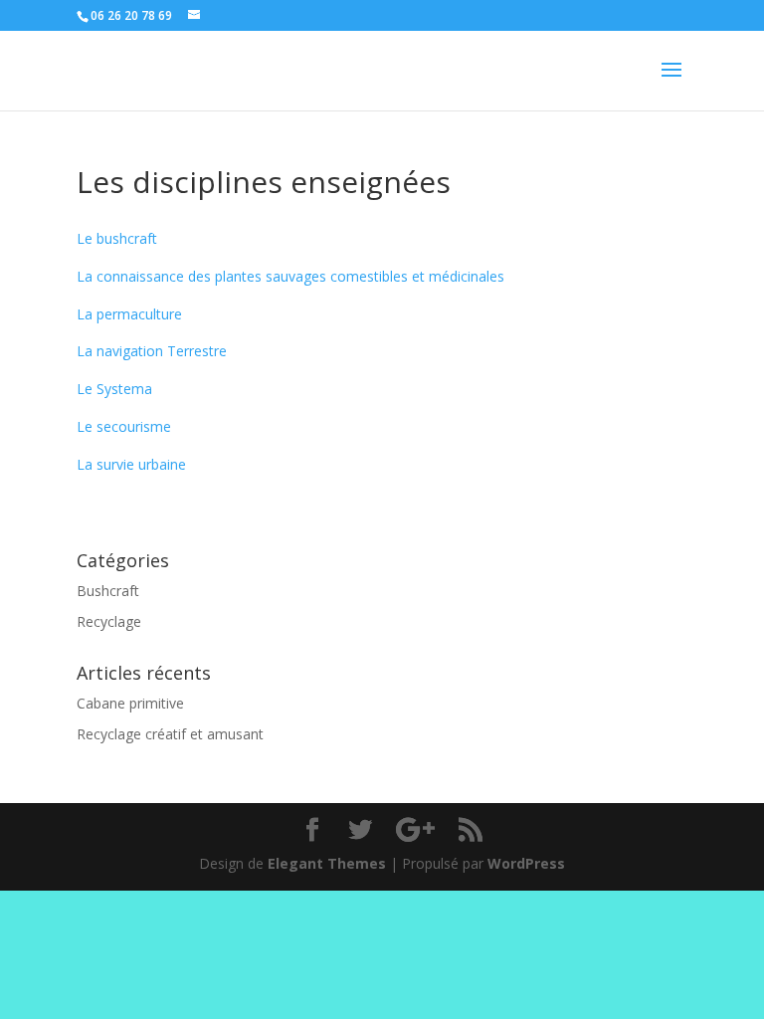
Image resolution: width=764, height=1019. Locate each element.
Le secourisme (124, 426)
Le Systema (114, 388)
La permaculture (129, 314)
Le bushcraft (117, 238)
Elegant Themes (327, 863)
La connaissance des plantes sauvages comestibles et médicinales (290, 276)
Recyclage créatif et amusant (170, 733)
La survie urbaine (131, 464)
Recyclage (109, 621)
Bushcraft (108, 590)
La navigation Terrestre (152, 350)
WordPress (526, 863)
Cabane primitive (130, 703)
